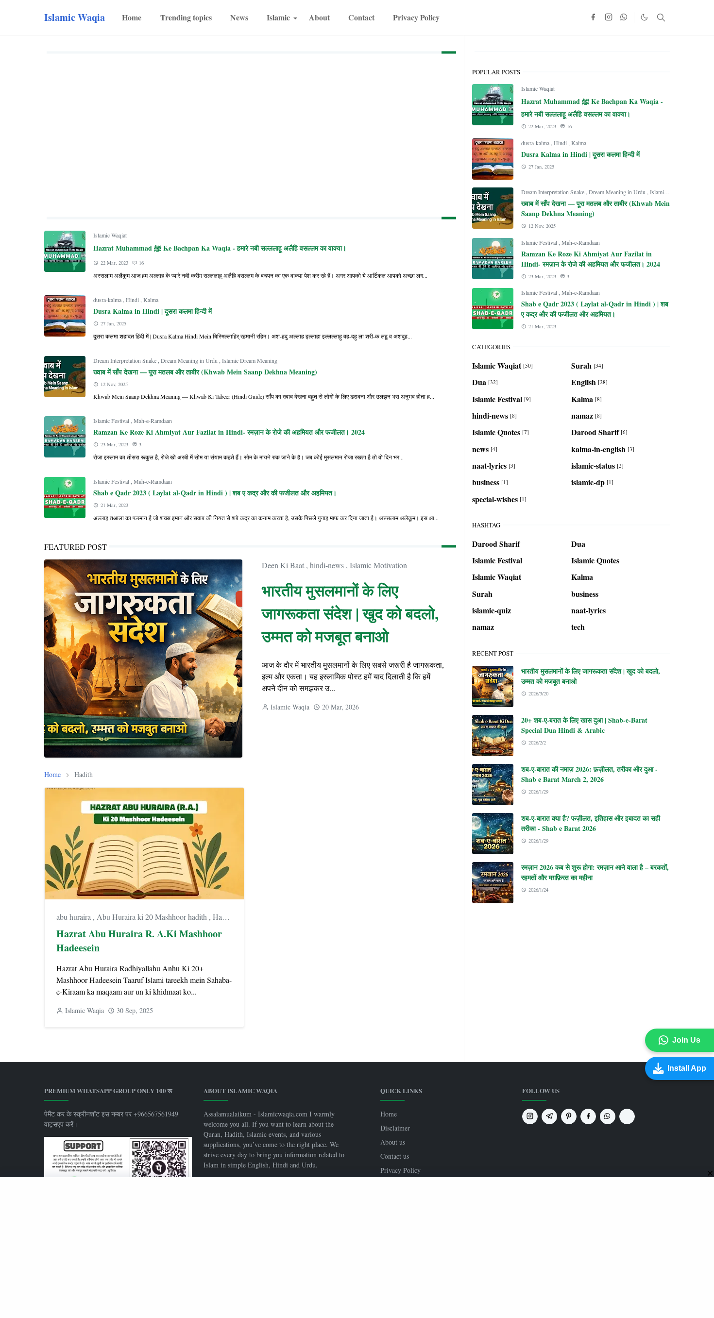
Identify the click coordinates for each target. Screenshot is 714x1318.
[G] (627, 1116)
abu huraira (74, 917)
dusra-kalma (108, 300)
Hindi (133, 300)
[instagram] (608, 17)
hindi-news (328, 565)
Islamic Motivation (378, 565)
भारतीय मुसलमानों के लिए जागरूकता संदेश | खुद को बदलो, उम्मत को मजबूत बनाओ (350, 613)
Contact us (394, 1156)
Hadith (223, 917)
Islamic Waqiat (110, 235)
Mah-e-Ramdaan (153, 420)
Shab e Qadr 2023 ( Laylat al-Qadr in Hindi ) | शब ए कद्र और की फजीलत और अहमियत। (215, 493)
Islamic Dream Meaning (249, 360)
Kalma (150, 300)
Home (388, 1113)
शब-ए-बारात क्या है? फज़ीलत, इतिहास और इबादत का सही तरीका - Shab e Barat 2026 (590, 823)
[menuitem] (132, 17)
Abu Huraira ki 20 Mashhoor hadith (153, 917)
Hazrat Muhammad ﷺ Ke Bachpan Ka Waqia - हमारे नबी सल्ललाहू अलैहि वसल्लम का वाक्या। (219, 248)
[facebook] (593, 17)
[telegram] (549, 1116)
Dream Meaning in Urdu (190, 360)
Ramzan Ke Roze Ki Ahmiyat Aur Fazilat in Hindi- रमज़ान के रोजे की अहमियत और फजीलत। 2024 (229, 432)
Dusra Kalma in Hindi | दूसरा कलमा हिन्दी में (152, 311)
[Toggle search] (661, 17)
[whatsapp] (624, 17)
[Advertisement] (250, 133)
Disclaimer (395, 1127)
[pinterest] (569, 1116)
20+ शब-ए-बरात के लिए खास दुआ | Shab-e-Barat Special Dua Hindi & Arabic (584, 725)
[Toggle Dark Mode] (644, 17)
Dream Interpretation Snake (125, 360)
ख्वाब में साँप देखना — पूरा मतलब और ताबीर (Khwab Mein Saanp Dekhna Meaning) (205, 372)
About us (392, 1142)
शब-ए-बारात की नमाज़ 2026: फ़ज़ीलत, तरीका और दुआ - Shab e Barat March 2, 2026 (589, 774)
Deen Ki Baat (284, 565)
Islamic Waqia (74, 17)
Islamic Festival (112, 420)
